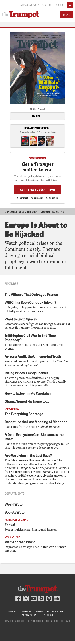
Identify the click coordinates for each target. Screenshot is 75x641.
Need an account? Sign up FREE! (36, 4)
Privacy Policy (29, 614)
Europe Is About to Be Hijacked (36, 229)
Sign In (60, 4)
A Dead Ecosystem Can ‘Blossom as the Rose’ (34, 436)
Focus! (10, 524)
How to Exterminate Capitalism (28, 393)
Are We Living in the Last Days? (28, 455)
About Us (12, 611)
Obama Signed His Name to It (27, 401)
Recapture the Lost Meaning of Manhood (36, 421)
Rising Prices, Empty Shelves (26, 372)
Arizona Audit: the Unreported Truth (33, 356)
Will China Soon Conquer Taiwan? (30, 302)
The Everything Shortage (24, 413)
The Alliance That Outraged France (31, 294)
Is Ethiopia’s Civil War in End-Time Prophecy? (30, 337)
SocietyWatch (16, 512)
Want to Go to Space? (21, 318)
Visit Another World (20, 541)
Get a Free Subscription (37, 189)
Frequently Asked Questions (49, 611)
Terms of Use (47, 614)
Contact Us (26, 611)
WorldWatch (15, 504)
